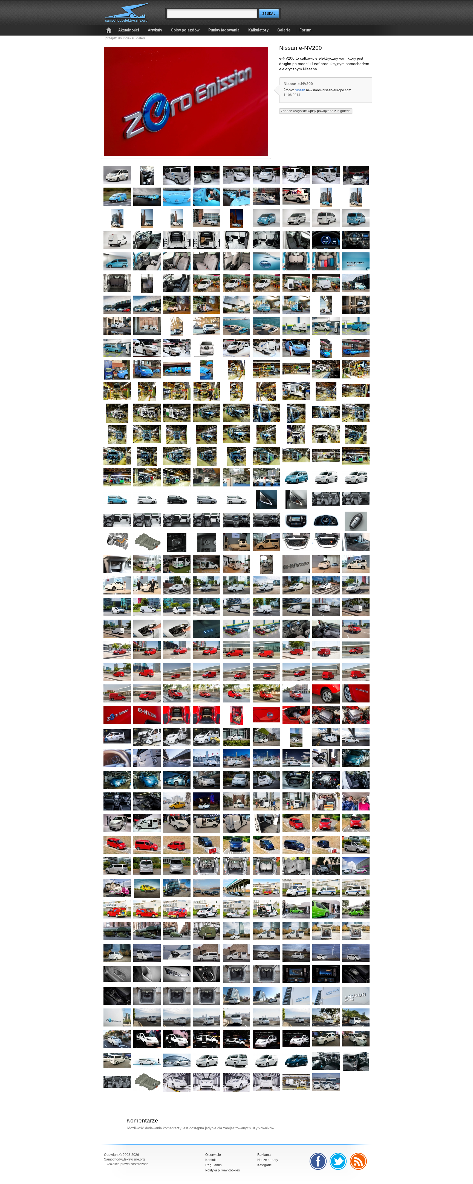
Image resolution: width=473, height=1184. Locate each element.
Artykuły (155, 30)
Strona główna (109, 30)
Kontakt (211, 1160)
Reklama (264, 1155)
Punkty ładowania (224, 30)
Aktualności (128, 30)
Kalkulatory (258, 30)
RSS (358, 1161)
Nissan (300, 90)
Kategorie (264, 1165)
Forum (305, 30)
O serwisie (213, 1155)
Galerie (283, 30)
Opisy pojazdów (185, 30)
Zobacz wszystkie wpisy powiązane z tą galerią (316, 111)
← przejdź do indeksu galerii (123, 38)
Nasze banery (267, 1160)
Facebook (318, 1161)
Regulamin (213, 1165)
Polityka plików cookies (222, 1170)
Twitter (338, 1161)
